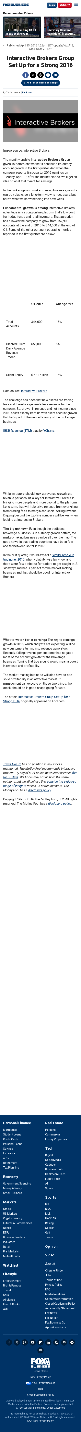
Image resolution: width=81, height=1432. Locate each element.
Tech (49, 1148)
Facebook (25, 75)
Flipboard (40, 1342)
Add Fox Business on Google (42, 83)
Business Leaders (14, 1237)
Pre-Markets (11, 1251)
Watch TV (65, 5)
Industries (9, 1242)
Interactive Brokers (34, 391)
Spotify (72, 1342)
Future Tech (52, 1178)
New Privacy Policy (40, 1377)
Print (48, 75)
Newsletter (64, 1342)
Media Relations (55, 1294)
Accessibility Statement (60, 1308)
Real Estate (54, 1123)
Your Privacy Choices (43, 1383)
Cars (6, 1295)
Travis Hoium (12, 764)
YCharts (48, 431)
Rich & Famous (12, 1285)
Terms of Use (53, 1280)
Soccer (49, 1227)
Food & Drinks (11, 1304)
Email (55, 75)
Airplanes (9, 1299)
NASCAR (50, 1218)
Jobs (48, 1275)
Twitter (33, 75)
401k (6, 1158)
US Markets (10, 1213)
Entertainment (12, 1280)
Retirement (10, 1162)
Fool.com (27, 92)
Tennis (49, 1237)
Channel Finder (54, 1270)
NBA (48, 1208)
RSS (56, 1342)
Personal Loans (12, 1144)
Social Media (53, 1159)
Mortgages (10, 1129)
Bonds (7, 1227)
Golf (47, 1232)
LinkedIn (48, 1342)
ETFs (6, 1232)
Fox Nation (51, 1317)
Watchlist (10, 1265)
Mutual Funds (11, 1256)
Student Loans (12, 1134)
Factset (38, 1404)
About (50, 1264)
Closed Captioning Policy (60, 1303)
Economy (10, 1177)
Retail (6, 1246)
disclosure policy (39, 790)
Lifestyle (10, 1274)
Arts (5, 1309)
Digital (49, 1155)
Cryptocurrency (12, 1218)
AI (46, 1183)
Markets (10, 1202)
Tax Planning (11, 1167)
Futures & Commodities (17, 1223)
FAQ (47, 1289)
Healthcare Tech (55, 1174)
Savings (8, 1148)
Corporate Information (59, 1298)
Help (40, 1389)
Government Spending (17, 1183)
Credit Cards (10, 1139)
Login (52, 5)
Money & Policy (12, 1188)
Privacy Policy (53, 1284)
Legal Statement (56, 1407)
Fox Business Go (55, 1322)
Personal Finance (17, 1123)
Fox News (51, 1313)
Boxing (49, 1223)
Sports (50, 1197)
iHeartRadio (40, 1350)
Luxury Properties (56, 1139)
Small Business (12, 1193)
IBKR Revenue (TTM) (17, 431)
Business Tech (54, 1169)
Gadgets (50, 1164)
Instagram (25, 1342)
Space (49, 1188)
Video (49, 1255)
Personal (50, 1129)
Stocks (7, 1208)
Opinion (51, 1246)
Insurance (9, 1153)
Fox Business (16, 5)
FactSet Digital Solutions (32, 1407)
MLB (48, 1213)
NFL (47, 1204)
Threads (40, 75)
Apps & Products (55, 1327)
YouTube (32, 1342)
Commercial (52, 1134)
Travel (7, 1290)
